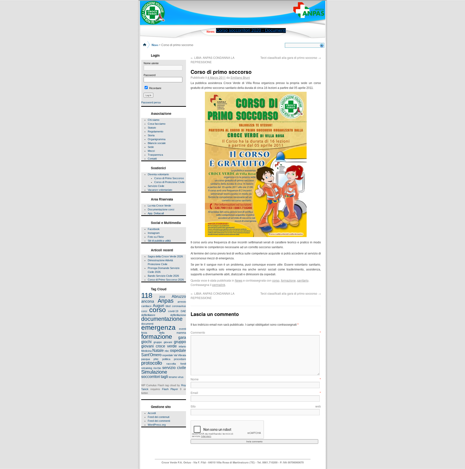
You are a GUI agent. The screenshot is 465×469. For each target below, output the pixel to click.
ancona (147, 301)
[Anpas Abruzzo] (308, 10)
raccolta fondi (176, 363)
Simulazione (154, 372)
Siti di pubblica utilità (159, 240)
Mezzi (151, 150)
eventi (182, 328)
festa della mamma (163, 332)
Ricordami (154, 88)
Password (149, 75)
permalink (218, 285)
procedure (180, 359)
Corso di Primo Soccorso (169, 178)
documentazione (162, 319)
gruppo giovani (163, 342)
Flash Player (170, 389)
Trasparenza (155, 154)
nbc (167, 350)
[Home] (145, 44)
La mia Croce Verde (159, 205)
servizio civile (174, 367)
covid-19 (173, 311)
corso (157, 310)
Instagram (154, 232)
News (238, 280)
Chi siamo (153, 119)
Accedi (152, 413)
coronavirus (179, 306)
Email (256, 393)
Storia (151, 135)
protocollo (151, 363)
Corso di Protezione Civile (169, 182)
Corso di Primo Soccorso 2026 (166, 279)
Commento (256, 332)
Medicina (146, 350)
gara (182, 337)
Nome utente (151, 63)
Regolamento (155, 131)
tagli (164, 376)
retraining (146, 368)
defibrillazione (178, 315)
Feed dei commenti (159, 420)
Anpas (166, 301)
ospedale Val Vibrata (174, 355)
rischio (157, 368)
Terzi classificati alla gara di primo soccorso (290, 57)
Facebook (154, 229)
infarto (182, 346)
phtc (156, 359)
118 (146, 295)
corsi (144, 311)
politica (166, 359)
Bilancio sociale (157, 143)
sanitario (303, 280)
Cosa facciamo (156, 123)
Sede (151, 147)
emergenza (158, 327)
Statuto (152, 127)
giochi (146, 341)
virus (181, 377)
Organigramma (156, 139)
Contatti (152, 158)
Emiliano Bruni (240, 77)
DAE (183, 311)
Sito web (256, 406)
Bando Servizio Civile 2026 (163, 275)
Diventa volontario (158, 174)
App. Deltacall (156, 213)
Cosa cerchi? (285, 45)
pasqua (145, 359)
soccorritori (150, 376)
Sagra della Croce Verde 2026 (165, 256)
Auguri (158, 305)
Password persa (151, 102)
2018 (162, 296)
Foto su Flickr (156, 236)
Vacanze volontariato (160, 189)
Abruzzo (179, 296)
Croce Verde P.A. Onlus (177, 462)
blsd (168, 306)
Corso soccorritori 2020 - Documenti (251, 30)
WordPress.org (157, 424)
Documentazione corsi (161, 209)
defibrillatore (148, 315)
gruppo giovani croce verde (163, 343)
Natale (158, 350)
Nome (256, 379)
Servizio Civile (156, 186)
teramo (173, 377)
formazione (156, 336)
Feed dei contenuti (158, 416)
